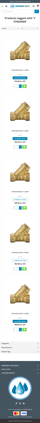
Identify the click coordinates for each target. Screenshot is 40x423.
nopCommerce (17, 409)
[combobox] (16, 86)
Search (37, 11)
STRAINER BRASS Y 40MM (20, 252)
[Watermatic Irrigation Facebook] (16, 403)
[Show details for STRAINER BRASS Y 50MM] (20, 294)
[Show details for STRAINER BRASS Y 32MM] (20, 172)
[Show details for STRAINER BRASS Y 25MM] (20, 111)
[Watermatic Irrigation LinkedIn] (24, 403)
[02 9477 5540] (34, 6)
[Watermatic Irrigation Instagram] (20, 403)
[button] (20, 86)
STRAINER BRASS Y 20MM (20, 70)
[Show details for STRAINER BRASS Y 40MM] (20, 233)
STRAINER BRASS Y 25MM (20, 131)
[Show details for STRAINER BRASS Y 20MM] (20, 50)
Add (24, 86)
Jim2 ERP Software (28, 409)
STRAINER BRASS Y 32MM (20, 192)
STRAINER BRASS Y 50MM (20, 313)
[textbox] (20, 11)
